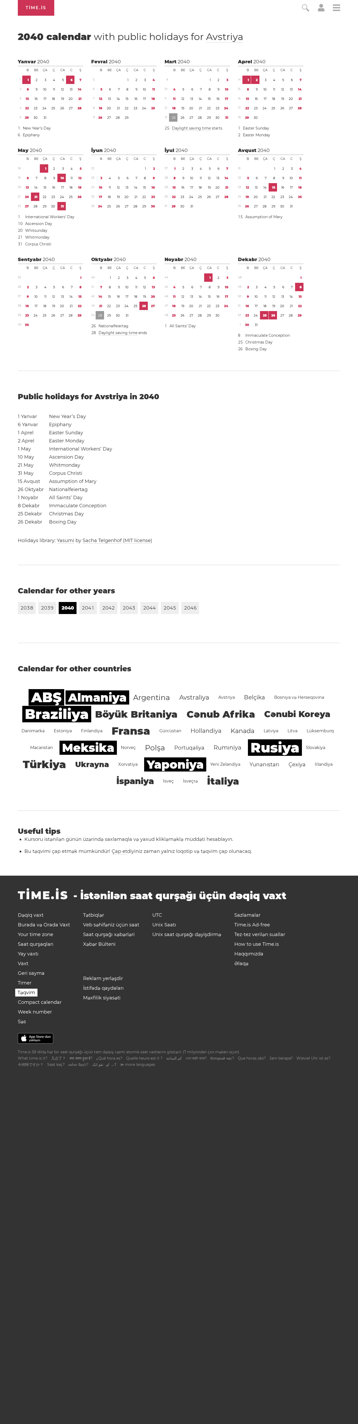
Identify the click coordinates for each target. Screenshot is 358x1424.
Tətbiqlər (93, 915)
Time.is (36, 7)
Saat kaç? (56, 1064)
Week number (35, 1012)
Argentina (151, 697)
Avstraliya (194, 697)
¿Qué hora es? (109, 1058)
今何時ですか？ (31, 1064)
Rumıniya (227, 747)
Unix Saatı (164, 925)
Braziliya (57, 714)
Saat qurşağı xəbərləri (109, 934)
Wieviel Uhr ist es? (313, 1058)
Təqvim (26, 992)
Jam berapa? (281, 1058)
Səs (22, 1022)
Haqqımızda (248, 954)
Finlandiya (91, 730)
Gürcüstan (170, 730)
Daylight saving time (191, 128)
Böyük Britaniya (136, 714)
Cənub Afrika (221, 714)
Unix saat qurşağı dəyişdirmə (186, 934)
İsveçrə (190, 781)
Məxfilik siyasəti (102, 998)
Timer (24, 983)
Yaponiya (175, 764)
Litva (292, 730)
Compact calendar (40, 1002)
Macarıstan (41, 747)
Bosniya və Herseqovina (299, 697)
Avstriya (224, 36)
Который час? (222, 1058)
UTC (157, 915)
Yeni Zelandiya (225, 764)
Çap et (119, 851)
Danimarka (33, 730)
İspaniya (135, 781)
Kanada (242, 731)
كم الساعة (174, 1058)
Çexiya (297, 764)
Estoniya (63, 730)
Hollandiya (206, 730)
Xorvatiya (128, 764)
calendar (130, 36)
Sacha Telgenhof (102, 540)
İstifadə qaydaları (103, 988)
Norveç (128, 747)
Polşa (155, 747)
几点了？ (58, 1058)
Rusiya (275, 747)
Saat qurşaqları (35, 944)
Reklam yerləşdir (103, 978)
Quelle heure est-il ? (144, 1058)
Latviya (271, 730)
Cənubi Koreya (297, 714)
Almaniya (97, 697)
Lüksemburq (320, 730)
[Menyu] (336, 8)
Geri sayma (31, 973)
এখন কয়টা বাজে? (196, 1058)
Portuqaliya (189, 748)
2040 (43, 62)
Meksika (88, 748)
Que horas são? (252, 1058)
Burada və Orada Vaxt (44, 925)
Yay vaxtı (28, 954)
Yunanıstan (264, 764)
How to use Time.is (256, 944)
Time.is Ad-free (252, 925)
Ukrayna (92, 764)
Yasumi (65, 540)
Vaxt (23, 963)
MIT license (137, 540)
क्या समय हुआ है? (81, 1058)
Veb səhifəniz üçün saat (111, 925)
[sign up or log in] (321, 10)
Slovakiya (315, 747)
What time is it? (32, 1058)
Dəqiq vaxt (31, 915)
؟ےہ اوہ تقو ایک (104, 1064)
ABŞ (46, 697)
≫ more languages (137, 1064)
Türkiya (44, 764)
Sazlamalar (247, 915)
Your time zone (35, 934)
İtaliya (223, 781)
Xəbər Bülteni (99, 944)
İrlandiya (324, 764)
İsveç (168, 781)
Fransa (131, 730)
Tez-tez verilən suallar (259, 934)
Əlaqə (241, 963)
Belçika (254, 697)
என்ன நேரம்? (78, 1064)
